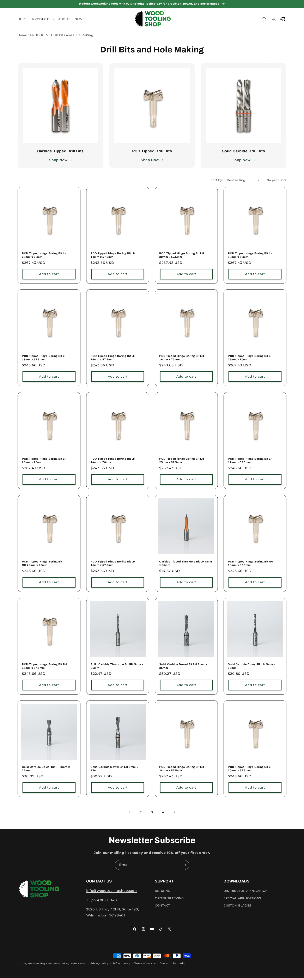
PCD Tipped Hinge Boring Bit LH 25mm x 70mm (250, 358)
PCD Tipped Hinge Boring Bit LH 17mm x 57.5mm (250, 460)
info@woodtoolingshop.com (111, 891)
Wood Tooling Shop (40, 963)
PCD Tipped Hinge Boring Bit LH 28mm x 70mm (44, 255)
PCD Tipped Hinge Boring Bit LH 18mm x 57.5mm (44, 358)
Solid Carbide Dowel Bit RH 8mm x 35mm (183, 666)
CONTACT (162, 905)
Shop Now (58, 160)
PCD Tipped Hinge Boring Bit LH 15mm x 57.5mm (113, 563)
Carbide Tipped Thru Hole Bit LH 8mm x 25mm (185, 563)
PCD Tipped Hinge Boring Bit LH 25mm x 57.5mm (181, 460)
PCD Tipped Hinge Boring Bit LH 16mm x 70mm (181, 358)
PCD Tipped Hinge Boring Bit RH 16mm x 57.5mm (250, 563)
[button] (43, 19)
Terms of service (145, 963)
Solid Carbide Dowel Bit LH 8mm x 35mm (114, 769)
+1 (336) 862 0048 (101, 900)
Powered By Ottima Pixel (69, 963)
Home (22, 35)
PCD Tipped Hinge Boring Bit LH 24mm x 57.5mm (181, 769)
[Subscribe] (184, 865)
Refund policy (121, 963)
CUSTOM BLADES (237, 905)
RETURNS (162, 891)
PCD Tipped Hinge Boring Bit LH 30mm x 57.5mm (181, 255)
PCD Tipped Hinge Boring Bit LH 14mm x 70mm (113, 460)
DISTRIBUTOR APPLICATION (246, 891)
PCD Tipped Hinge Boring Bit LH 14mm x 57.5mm (113, 255)
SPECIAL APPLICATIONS (242, 898)
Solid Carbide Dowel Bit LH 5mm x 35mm (251, 666)
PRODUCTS (39, 35)
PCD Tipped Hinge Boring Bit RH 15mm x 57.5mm (44, 666)
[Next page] (174, 812)
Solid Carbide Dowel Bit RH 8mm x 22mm (46, 769)
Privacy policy (99, 963)
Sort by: (217, 180)
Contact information (173, 963)
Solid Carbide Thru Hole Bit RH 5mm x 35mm (117, 666)
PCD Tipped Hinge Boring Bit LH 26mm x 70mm (44, 460)
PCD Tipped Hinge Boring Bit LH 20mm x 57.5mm (250, 769)
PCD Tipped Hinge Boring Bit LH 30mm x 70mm (250, 255)
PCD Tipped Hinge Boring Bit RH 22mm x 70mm (42, 563)
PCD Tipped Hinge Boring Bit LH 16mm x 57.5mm (113, 358)
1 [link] (129, 812)
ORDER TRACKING (169, 898)
